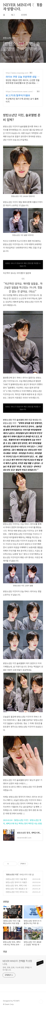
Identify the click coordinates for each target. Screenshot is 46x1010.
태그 (13, 14)
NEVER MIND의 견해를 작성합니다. (22, 5)
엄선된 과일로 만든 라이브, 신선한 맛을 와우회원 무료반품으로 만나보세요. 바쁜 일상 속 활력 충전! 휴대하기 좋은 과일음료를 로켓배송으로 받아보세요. (22, 81)
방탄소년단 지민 (12, 874)
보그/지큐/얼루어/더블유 (18, 95)
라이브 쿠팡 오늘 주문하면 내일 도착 (22, 76)
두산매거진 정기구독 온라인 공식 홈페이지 (22, 100)
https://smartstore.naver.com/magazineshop (20, 91)
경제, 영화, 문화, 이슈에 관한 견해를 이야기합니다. (17, 968)
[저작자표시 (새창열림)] (29, 864)
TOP (41, 1002)
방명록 (24, 14)
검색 (35, 5)
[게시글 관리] (14, 864)
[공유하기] (11, 864)
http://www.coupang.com (17, 73)
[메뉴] (41, 5)
